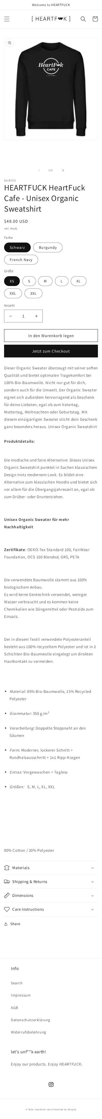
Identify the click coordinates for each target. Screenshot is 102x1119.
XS (12, 281)
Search (17, 982)
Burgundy (48, 247)
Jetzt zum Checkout (51, 351)
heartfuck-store (44, 1109)
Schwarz (17, 247)
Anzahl (9, 305)
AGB (14, 1007)
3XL (33, 293)
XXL (13, 293)
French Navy (21, 259)
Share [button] (15, 923)
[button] (7, 19)
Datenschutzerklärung (30, 1019)
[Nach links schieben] (39, 170)
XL (78, 281)
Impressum (21, 995)
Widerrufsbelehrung (28, 1032)
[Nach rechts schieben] (63, 170)
